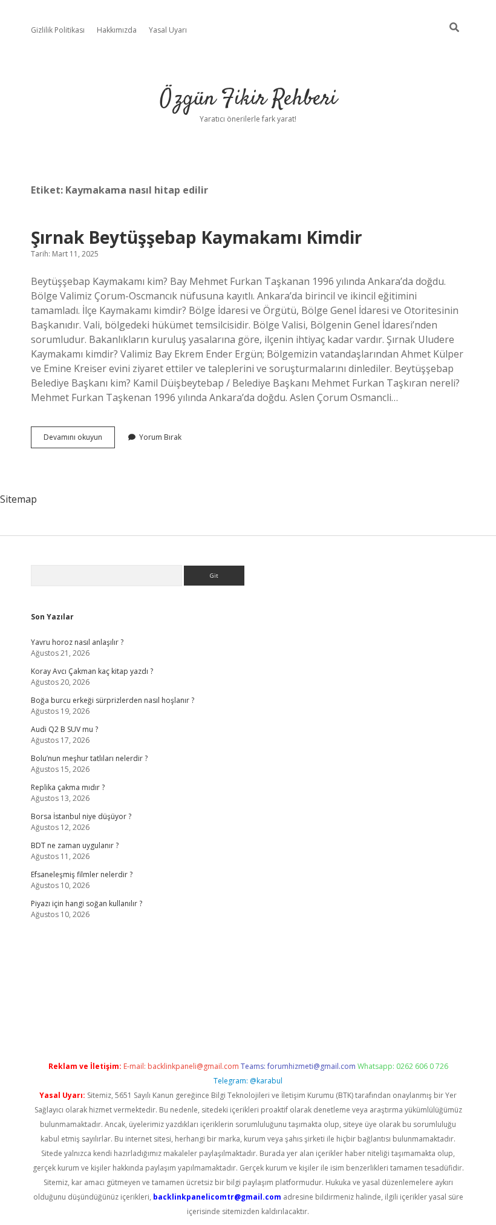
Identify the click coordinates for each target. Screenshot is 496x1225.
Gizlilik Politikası (58, 30)
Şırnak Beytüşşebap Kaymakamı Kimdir (196, 237)
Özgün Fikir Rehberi (248, 99)
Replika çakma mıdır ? (68, 787)
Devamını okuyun (79, 439)
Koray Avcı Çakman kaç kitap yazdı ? (92, 671)
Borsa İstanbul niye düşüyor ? (81, 816)
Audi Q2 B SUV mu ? (64, 729)
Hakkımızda (117, 30)
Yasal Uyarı (168, 30)
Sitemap (18, 499)
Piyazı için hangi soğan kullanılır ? (86, 903)
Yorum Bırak (160, 437)
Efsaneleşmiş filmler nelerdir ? (81, 874)
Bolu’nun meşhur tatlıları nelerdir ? (89, 758)
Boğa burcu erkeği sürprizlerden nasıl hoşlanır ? (112, 700)
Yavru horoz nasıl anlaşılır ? (77, 642)
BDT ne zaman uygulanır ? (75, 845)
